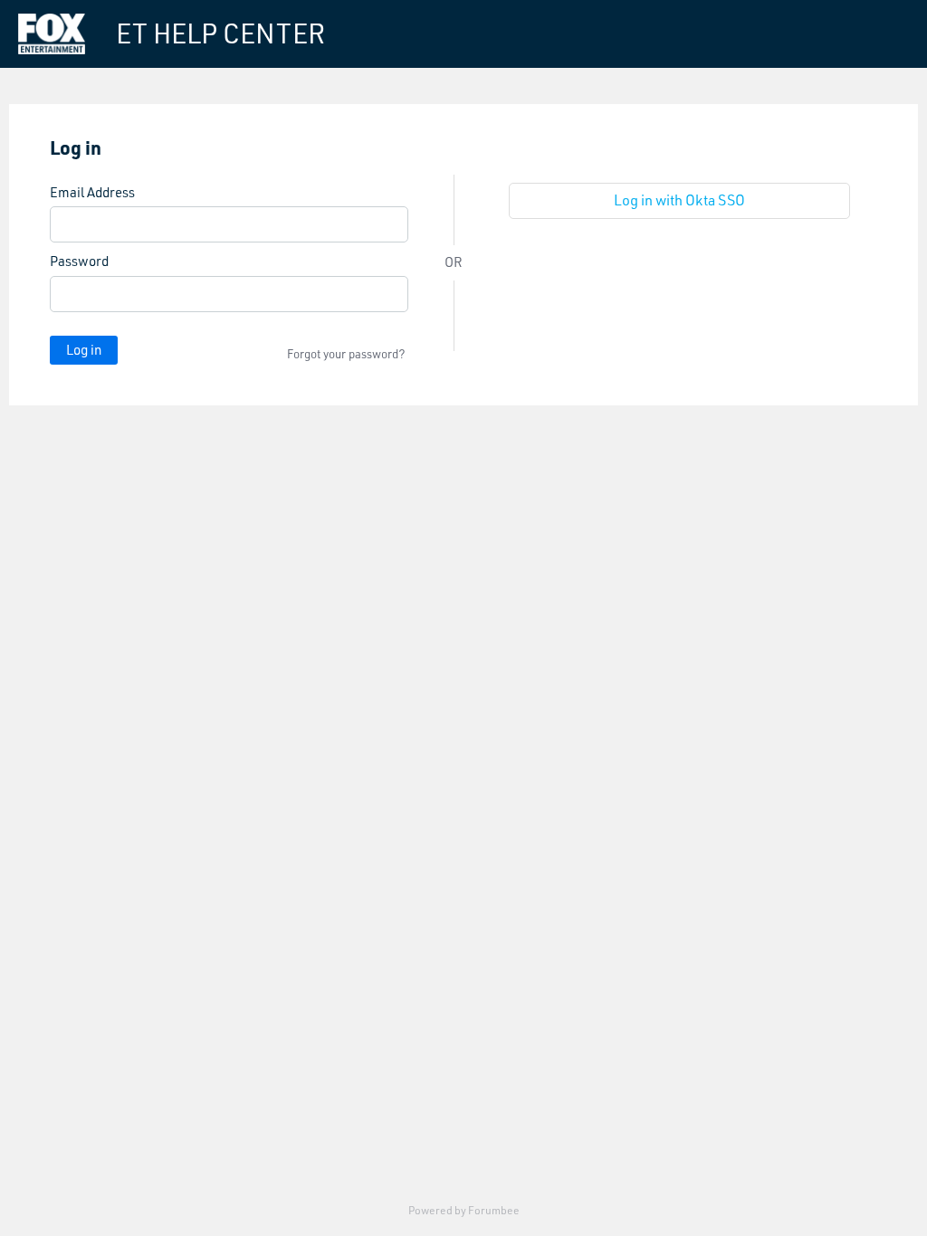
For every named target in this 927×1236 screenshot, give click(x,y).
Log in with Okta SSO (679, 200)
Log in (83, 349)
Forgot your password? (346, 354)
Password (79, 261)
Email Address (92, 193)
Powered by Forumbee (464, 1210)
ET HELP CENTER (220, 33)
